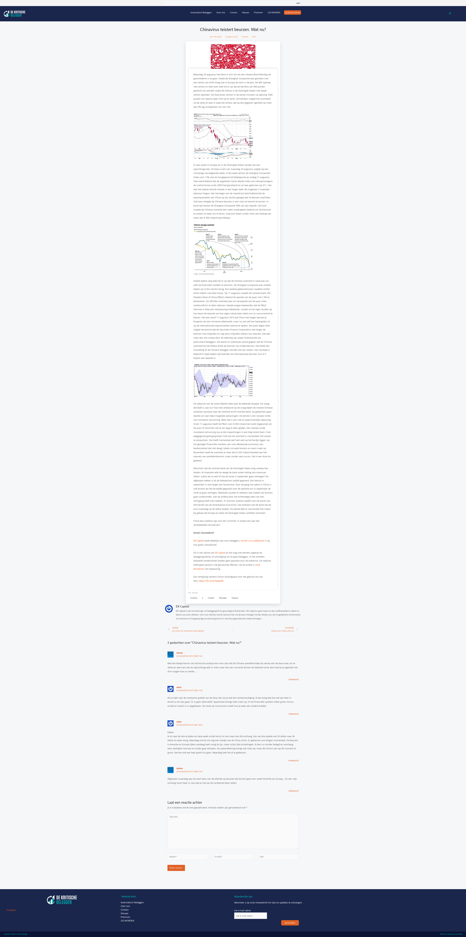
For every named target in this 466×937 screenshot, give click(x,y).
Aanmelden (290, 922)
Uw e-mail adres (242, 910)
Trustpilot (11, 910)
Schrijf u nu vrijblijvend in (254, 540)
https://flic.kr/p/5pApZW (211, 580)
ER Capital (198, 540)
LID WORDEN (274, 12)
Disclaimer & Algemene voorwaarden (451, 934)
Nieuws (245, 12)
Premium (258, 12)
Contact (233, 12)
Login (298, 3)
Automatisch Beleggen (201, 12)
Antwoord (294, 679)
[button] (194, 598)
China (254, 37)
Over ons (220, 12)
